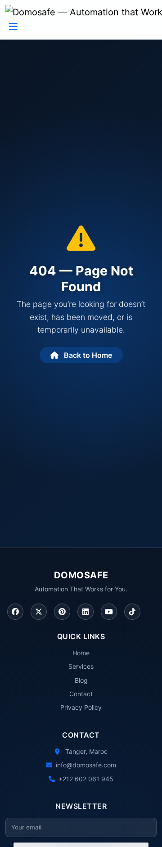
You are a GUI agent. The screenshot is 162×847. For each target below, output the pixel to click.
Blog (81, 680)
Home (81, 653)
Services (81, 666)
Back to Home (87, 355)
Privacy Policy (81, 707)
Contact (81, 694)
